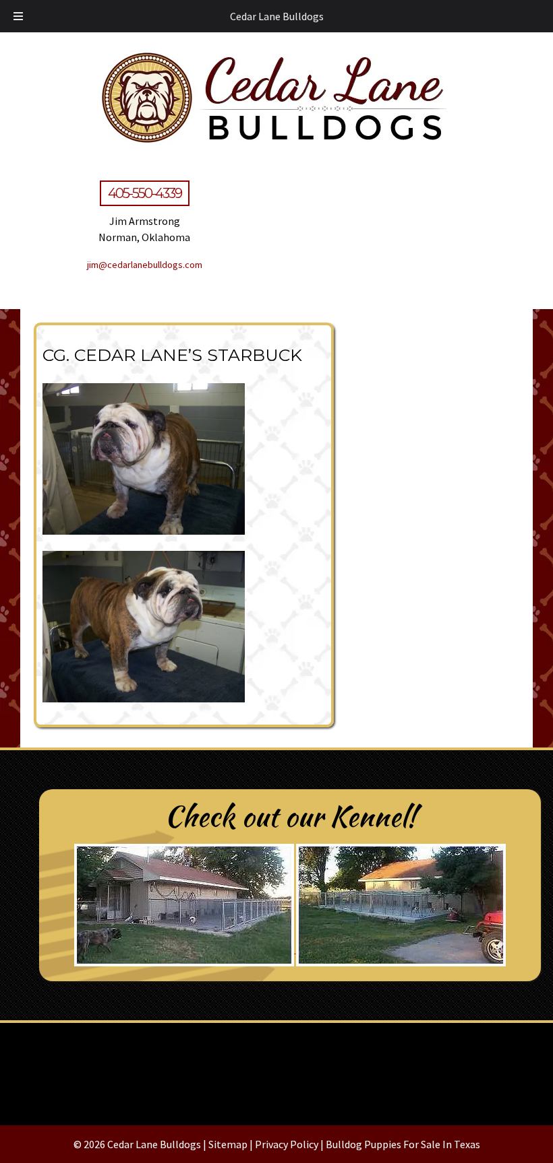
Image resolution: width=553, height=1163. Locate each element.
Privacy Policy (286, 1144)
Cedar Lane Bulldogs (277, 16)
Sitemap (228, 1144)
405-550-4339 (144, 193)
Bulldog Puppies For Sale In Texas (403, 1144)
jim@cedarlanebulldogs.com (144, 265)
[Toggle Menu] (18, 16)
